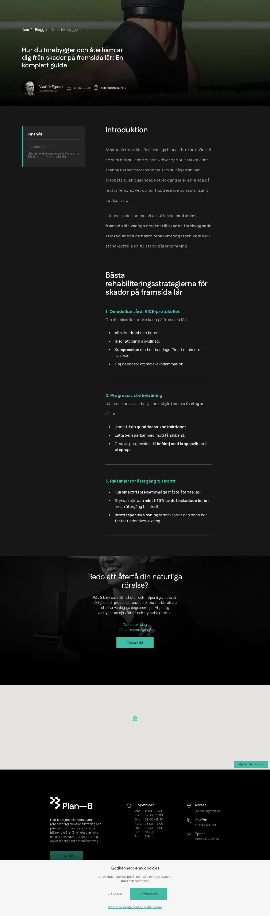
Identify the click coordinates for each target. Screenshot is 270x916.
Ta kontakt (135, 642)
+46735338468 (205, 825)
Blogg (39, 29)
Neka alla (115, 894)
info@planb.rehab (207, 839)
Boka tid (67, 855)
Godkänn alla (148, 894)
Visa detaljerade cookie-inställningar (135, 907)
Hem (25, 29)
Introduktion (37, 146)
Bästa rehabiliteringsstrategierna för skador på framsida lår (54, 155)
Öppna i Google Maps (251, 764)
